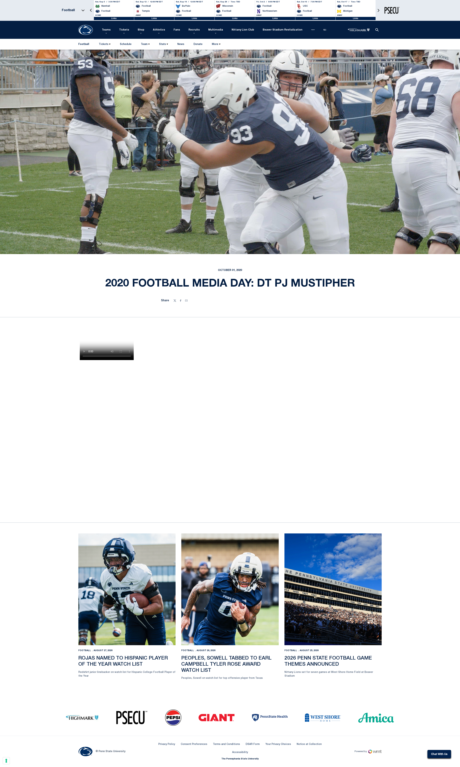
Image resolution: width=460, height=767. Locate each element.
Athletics (159, 30)
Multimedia (215, 30)
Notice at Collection (309, 744)
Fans (177, 30)
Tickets (124, 30)
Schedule (126, 44)
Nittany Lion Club (243, 30)
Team (144, 44)
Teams (106, 30)
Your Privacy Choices (278, 744)
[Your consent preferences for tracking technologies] (6, 760)
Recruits (194, 30)
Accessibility (240, 752)
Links (114, 18)
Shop (141, 30)
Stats (162, 44)
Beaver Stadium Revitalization (282, 30)
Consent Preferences (194, 744)
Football (84, 650)
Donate (198, 45)
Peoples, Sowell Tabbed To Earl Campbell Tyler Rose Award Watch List (226, 664)
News (180, 44)
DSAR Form (253, 744)
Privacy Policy (166, 744)
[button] (91, 10)
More (215, 44)
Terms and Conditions (226, 744)
